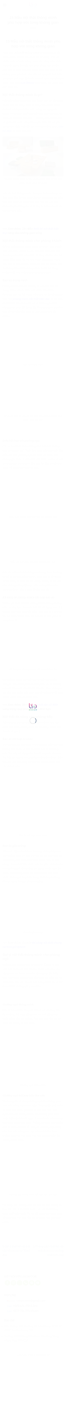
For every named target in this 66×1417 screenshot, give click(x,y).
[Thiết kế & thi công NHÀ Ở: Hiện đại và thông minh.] (33, 706)
